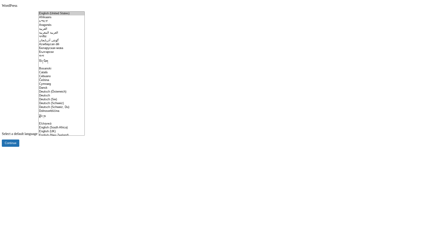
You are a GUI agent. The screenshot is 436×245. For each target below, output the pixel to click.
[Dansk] (61, 88)
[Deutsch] (61, 96)
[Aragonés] (61, 25)
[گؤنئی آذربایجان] (61, 40)
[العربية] (61, 29)
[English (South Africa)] (61, 128)
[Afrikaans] (61, 17)
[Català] (61, 72)
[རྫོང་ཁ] (61, 117)
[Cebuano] (61, 76)
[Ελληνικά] (61, 124)
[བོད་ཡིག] (61, 62)
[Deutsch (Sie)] (61, 99)
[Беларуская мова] (61, 48)
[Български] (61, 52)
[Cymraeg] (61, 84)
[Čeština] (61, 80)
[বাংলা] (61, 56)
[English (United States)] (61, 13)
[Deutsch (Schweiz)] (61, 103)
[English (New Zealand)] (61, 135)
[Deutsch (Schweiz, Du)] (61, 107)
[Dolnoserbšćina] (61, 111)
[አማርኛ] (61, 21)
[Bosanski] (61, 69)
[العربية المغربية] (61, 33)
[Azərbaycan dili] (61, 44)
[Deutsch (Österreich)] (61, 92)
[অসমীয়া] (61, 37)
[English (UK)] (61, 131)
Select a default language (19, 134)
